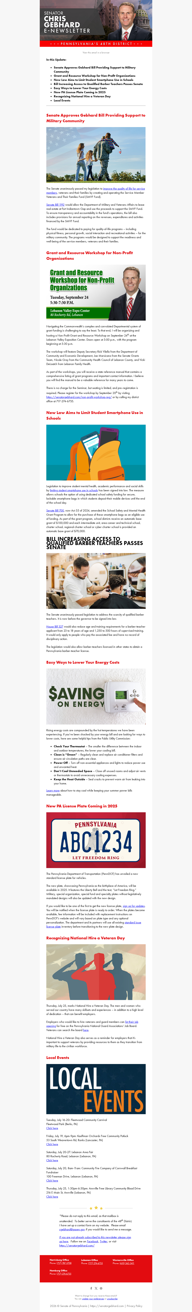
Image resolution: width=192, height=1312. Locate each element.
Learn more (53, 790)
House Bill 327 (54, 626)
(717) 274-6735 (95, 1263)
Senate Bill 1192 (55, 205)
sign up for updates (134, 906)
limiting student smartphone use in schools (74, 490)
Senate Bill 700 (55, 510)
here (85, 1030)
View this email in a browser (96, 52)
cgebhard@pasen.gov (72, 1229)
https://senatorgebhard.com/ (76, 1245)
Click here (52, 1128)
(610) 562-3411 (127, 1263)
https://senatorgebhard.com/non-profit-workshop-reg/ (79, 397)
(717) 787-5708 (64, 1263)
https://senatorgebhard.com (107, 1306)
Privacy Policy (134, 1306)
